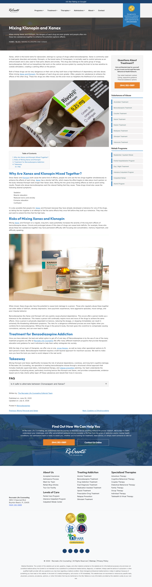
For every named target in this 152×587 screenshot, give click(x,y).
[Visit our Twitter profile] (76, 551)
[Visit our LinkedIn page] (82, 551)
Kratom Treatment (120, 125)
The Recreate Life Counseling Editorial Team (35, 393)
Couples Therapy (118, 482)
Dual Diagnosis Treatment (87, 485)
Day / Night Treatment (121, 166)
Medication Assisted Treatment (89, 488)
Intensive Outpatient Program (124, 172)
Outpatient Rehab (120, 178)
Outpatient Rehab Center (52, 502)
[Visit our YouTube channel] (87, 551)
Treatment (51, 10)
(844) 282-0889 (127, 85)
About (90, 10)
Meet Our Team (49, 482)
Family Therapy (117, 488)
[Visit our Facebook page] (65, 551)
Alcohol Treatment (84, 476)
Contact (101, 10)
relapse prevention (67, 368)
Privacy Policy (102, 561)
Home (11, 42)
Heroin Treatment (119, 119)
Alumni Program (119, 184)
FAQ (18, 167)
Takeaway (17, 164)
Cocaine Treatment (120, 113)
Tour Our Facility (49, 488)
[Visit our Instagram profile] (70, 551)
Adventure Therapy (118, 476)
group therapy (62, 348)
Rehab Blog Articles (50, 485)
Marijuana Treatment (121, 131)
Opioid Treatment (84, 491)
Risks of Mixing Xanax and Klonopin (27, 160)
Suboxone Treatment (121, 142)
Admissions (78, 10)
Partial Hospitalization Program (124, 161)
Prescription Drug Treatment (88, 493)
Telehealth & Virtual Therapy (122, 496)
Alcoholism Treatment (121, 102)
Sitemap (92, 561)
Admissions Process (51, 479)
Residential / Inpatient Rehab (123, 155)
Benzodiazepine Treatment (123, 108)
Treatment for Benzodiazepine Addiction (28, 162)
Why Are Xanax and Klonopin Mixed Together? (30, 157)
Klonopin (25, 178)
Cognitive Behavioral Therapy (122, 479)
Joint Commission (131, 21)
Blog (18, 42)
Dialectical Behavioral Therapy (123, 485)
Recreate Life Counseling (43, 341)
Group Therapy (117, 491)
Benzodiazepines (23, 406)
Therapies (65, 10)
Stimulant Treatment (120, 136)
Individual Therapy (118, 493)
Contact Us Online (93, 442)
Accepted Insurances (51, 476)
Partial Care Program (51, 496)
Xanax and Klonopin (27, 74)
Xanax (38, 180)
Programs (38, 10)
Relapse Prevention (84, 496)
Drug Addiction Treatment (87, 482)
